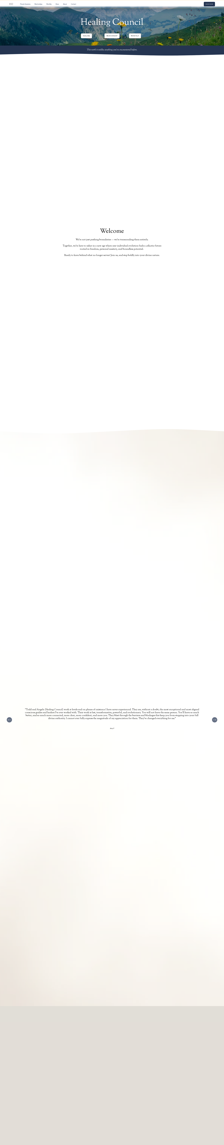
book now (209, 4)
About (65, 4)
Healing (86, 36)
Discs (57, 4)
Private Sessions (25, 4)
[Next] (214, 719)
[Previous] (9, 719)
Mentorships (38, 4)
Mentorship (112, 36)
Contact (73, 4)
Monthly (49, 4)
